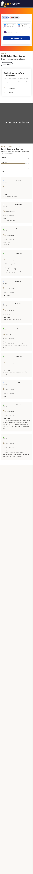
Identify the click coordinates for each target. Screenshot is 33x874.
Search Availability (16, 38)
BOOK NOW (7, 64)
